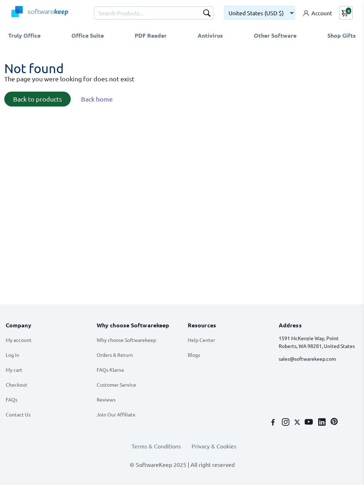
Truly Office (24, 35)
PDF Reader (151, 35)
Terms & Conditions (156, 445)
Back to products (37, 99)
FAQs (11, 399)
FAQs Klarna (110, 369)
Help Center (201, 340)
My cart (14, 369)
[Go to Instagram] (286, 422)
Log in (12, 355)
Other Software (275, 35)
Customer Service (116, 384)
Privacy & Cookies (214, 445)
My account (19, 340)
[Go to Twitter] (297, 422)
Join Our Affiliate (116, 414)
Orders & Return (115, 355)
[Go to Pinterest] (334, 422)
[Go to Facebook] (273, 422)
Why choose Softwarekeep (126, 340)
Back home (97, 99)
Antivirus (210, 35)
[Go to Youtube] (309, 422)
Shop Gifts (341, 35)
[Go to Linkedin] (322, 422)
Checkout (16, 384)
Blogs (194, 355)
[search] (206, 14)
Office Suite (87, 35)
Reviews (106, 399)
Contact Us (18, 414)
